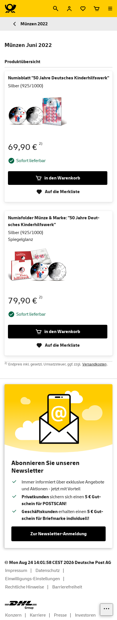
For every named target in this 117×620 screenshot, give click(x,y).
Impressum (16, 570)
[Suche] (55, 8)
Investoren (85, 615)
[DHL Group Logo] (21, 605)
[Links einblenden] (106, 610)
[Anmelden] (69, 8)
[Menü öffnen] (110, 8)
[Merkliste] (83, 8)
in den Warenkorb (62, 178)
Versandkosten (94, 364)
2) (41, 143)
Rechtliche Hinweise (24, 587)
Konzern (13, 615)
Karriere (38, 615)
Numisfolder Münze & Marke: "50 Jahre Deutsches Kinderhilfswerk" (53, 221)
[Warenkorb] (96, 8)
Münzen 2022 (34, 24)
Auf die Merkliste (62, 192)
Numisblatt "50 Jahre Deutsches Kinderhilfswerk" (58, 78)
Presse (60, 615)
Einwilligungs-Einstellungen (32, 579)
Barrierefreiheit (67, 587)
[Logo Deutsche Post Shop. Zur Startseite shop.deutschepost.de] (10, 8)
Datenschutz (47, 570)
